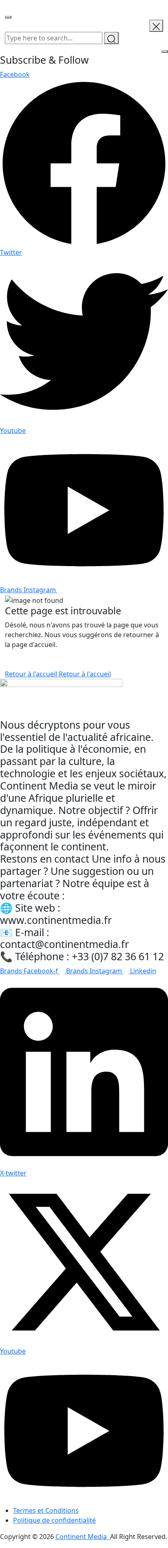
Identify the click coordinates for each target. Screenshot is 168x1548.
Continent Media (82, 1536)
